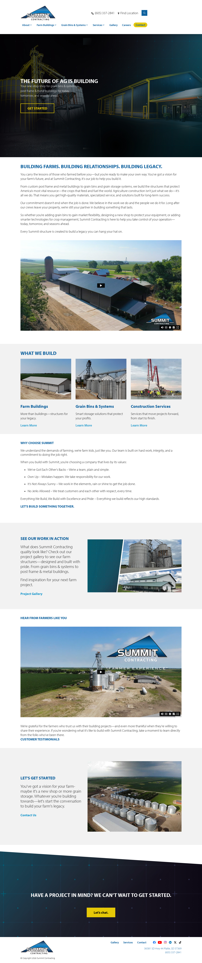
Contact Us (28, 815)
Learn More (28, 425)
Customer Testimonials (40, 739)
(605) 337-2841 (105, 13)
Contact (141, 942)
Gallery (115, 942)
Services (128, 942)
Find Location (129, 13)
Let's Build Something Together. (47, 506)
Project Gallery (31, 594)
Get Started (37, 108)
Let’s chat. (101, 912)
